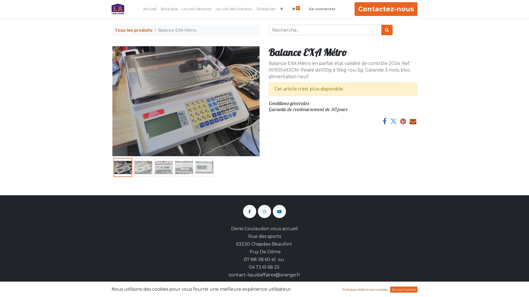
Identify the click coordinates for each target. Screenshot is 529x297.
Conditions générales (289, 103)
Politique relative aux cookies (364, 289)
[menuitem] (150, 9)
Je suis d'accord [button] (404, 289)
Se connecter (322, 9)
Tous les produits (134, 30)
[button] (281, 9)
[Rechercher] (387, 30)
